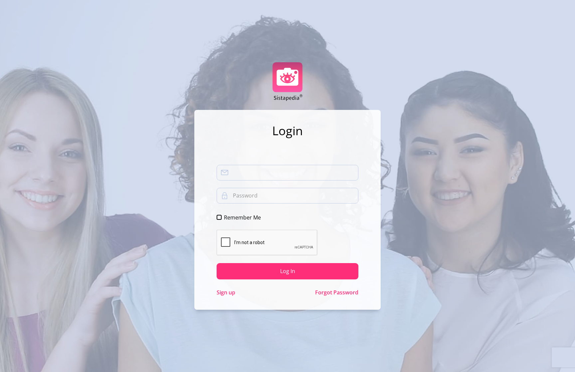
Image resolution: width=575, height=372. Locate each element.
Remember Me (242, 217)
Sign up (226, 292)
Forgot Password (336, 292)
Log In (287, 271)
